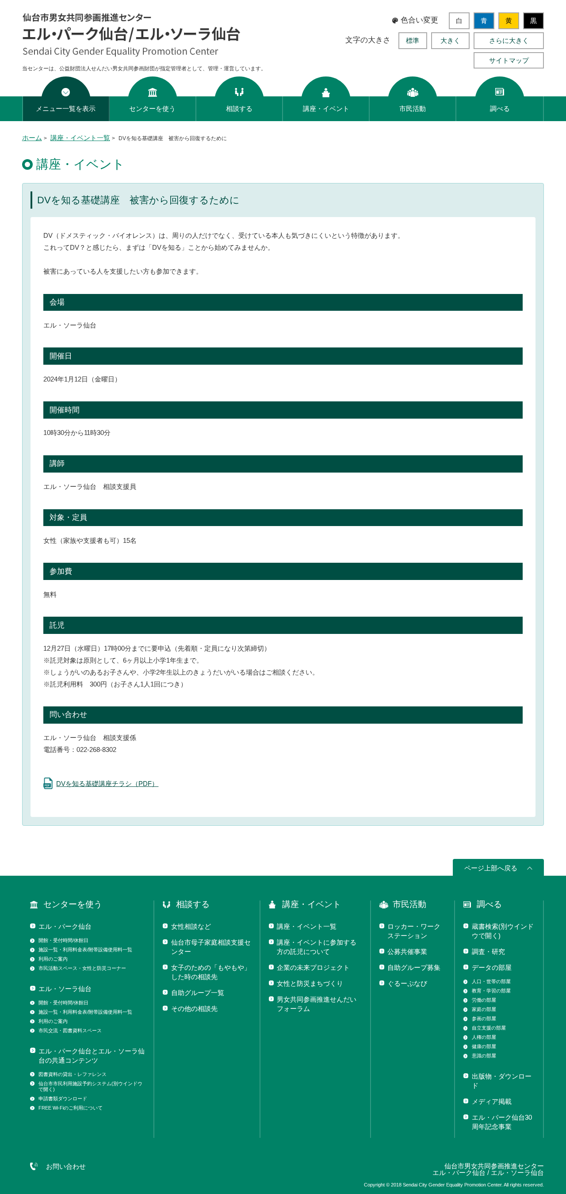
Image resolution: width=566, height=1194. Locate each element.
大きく (450, 40)
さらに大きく (509, 40)
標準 (412, 40)
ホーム (32, 137)
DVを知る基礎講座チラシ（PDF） (107, 783)
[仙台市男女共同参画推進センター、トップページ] (132, 54)
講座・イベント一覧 (80, 137)
